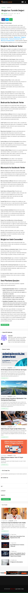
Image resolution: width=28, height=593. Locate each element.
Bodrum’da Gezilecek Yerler (16, 38)
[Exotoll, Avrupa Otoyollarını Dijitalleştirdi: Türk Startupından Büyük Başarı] (14, 388)
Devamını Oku (5, 378)
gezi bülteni (18, 588)
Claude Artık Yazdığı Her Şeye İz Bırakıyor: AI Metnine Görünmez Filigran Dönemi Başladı (17, 555)
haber (22, 588)
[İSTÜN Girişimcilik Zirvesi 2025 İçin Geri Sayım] (14, 359)
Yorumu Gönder (6, 499)
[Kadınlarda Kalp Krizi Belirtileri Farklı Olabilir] (14, 513)
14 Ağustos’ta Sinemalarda (16, 562)
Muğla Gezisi (17, 37)
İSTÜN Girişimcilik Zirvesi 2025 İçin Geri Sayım (14, 369)
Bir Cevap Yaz (5, 324)
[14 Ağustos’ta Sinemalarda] (5, 562)
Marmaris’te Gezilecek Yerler (8, 40)
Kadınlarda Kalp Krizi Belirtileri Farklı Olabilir (13, 522)
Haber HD (12, 588)
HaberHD (5, 13)
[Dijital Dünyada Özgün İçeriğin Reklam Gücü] (14, 418)
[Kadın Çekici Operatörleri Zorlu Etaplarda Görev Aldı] (5, 536)
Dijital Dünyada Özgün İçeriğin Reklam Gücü (13, 428)
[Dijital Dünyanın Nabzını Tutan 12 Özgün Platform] (14, 447)
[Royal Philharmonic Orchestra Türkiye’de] (5, 544)
